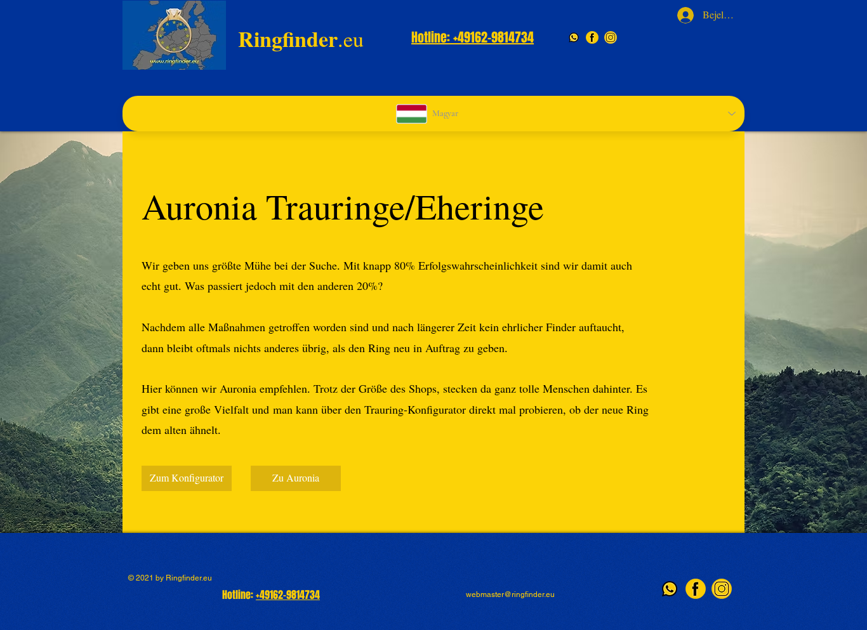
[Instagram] (610, 37)
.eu (301, 38)
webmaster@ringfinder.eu (510, 594)
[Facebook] (592, 37)
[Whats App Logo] (573, 37)
